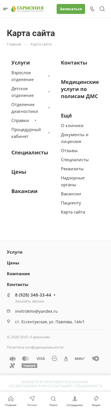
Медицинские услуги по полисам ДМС (80, 89)
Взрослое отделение (22, 76)
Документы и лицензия (75, 138)
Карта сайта (73, 212)
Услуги (20, 62)
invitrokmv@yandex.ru (36, 311)
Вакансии (24, 191)
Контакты (74, 62)
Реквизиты (72, 168)
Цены (18, 171)
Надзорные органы (73, 181)
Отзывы (69, 150)
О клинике (72, 125)
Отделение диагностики (24, 108)
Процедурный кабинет (26, 133)
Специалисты (29, 152)
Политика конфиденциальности (35, 347)
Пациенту (71, 203)
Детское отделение (22, 92)
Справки (20, 120)
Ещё (66, 115)
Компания (18, 273)
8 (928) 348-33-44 (33, 295)
